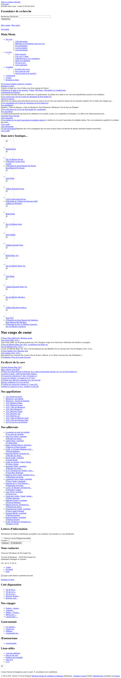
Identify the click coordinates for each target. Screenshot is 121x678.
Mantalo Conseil (80, 676)
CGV (8, 662)
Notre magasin (20, 54)
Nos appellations (21, 46)
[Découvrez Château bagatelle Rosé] (10, 243)
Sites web (9, 660)
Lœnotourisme (11, 643)
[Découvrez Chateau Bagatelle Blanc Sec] (10, 285)
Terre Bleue (10, 276)
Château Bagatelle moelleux (16, 308)
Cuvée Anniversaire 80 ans (16, 199)
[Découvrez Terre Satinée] (10, 233)
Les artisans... (11, 627)
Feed (7, 572)
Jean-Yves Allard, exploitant (16, 436)
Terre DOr (9, 318)
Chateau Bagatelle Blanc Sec (16, 287)
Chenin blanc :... (12, 617)
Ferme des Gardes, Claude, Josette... (19, 496)
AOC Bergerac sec (13, 416)
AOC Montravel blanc (14, 403)
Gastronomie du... (12, 633)
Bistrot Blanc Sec (12, 255)
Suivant (16, 116)
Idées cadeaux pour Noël (10, 369)
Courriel (5, 540)
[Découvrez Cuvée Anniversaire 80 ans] (10, 197)
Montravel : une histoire (14, 399)
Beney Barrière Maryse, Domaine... (19, 445)
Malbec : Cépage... (13, 612)
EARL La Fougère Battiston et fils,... (19, 449)
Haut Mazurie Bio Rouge (15, 168)
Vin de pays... (11, 592)
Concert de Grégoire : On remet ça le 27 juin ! (18, 378)
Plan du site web (12, 655)
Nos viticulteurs (7, 112)
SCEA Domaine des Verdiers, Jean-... (20, 471)
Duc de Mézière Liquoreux (16, 327)
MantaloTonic (98, 676)
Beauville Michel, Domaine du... (18, 454)
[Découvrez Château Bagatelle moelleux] (10, 306)
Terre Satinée (10, 235)
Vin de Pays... (11, 590)
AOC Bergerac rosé (13, 414)
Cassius (8, 164)
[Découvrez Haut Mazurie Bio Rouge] (21, 166)
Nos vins (9, 39)
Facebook (9, 569)
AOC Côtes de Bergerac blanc (17, 420)
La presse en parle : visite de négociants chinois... (19, 374)
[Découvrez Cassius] (15, 162)
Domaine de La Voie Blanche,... (18, 483)
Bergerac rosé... (11, 598)
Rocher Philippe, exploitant (16, 517)
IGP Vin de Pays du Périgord (16, 422)
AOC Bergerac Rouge (14, 411)
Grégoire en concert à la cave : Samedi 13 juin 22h (20, 387)
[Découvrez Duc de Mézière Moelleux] (10, 295)
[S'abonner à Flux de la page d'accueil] (15, 357)
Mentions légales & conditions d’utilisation (47, 676)
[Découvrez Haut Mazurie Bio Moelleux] (22, 320)
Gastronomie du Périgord (10, 92)
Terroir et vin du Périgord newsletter (17, 538)
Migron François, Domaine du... (18, 505)
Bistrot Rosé (10, 214)
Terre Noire (10, 178)
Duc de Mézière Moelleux (15, 297)
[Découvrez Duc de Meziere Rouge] (10, 158)
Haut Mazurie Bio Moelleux (16, 322)
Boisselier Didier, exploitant (16, 466)
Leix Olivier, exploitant (14, 492)
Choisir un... (10, 629)
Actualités (9, 67)
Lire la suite (5, 124)
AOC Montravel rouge (14, 405)
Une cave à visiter (21, 56)
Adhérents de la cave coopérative (27, 59)
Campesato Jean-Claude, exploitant (19, 479)
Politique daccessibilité (14, 657)
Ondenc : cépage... (13, 608)
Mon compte (5, 25)
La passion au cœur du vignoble (18, 432)
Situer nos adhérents (22, 61)
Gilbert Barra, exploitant (15, 441)
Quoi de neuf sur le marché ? (26, 73)
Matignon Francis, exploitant (16, 500)
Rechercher (5, 16)
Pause (11, 116)
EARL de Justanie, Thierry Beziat (18, 462)
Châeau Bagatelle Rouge (15, 189)
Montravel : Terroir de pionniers (17, 401)
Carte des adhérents (13, 653)
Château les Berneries (14, 203)
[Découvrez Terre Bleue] (10, 275)
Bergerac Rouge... (12, 596)
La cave (9, 52)
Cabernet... (10, 610)
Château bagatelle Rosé (14, 245)
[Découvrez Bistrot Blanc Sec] (10, 254)
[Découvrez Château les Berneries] (22, 201)
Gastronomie (10, 76)
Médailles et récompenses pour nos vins (30, 44)
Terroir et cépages (7, 99)
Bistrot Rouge (11, 149)
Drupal (117, 676)
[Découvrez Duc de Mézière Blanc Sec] (10, 264)
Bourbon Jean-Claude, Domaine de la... (20, 475)
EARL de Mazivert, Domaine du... (19, 522)
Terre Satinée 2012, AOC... (11, 353)
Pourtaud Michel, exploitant (16, 513)
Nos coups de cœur (22, 71)
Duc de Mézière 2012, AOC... (12, 347)
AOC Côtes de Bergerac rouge (17, 418)
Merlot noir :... (11, 615)
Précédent (4, 116)
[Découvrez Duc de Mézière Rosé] (10, 223)
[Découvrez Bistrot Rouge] (10, 147)
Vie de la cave (20, 63)
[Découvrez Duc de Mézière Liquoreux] (21, 324)
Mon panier (15, 25)
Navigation (5, 29)
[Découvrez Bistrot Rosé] (10, 212)
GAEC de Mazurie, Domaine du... (18, 488)
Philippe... (9, 631)
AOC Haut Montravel (14, 409)
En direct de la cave (22, 69)
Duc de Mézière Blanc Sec (16, 266)
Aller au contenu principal (10, 2)
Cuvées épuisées (21, 48)
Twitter (8, 567)
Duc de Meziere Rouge (14, 159)
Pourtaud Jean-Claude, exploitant (18, 509)
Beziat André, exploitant (15, 458)
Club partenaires (21, 65)
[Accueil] (5, 4)
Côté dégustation (21, 41)
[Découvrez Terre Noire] (10, 177)
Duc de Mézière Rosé (14, 224)
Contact (8, 78)
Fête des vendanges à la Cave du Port (15, 382)
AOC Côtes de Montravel (15, 407)
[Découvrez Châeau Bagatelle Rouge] (10, 187)
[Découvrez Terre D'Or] (10, 316)
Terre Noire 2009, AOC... (10, 340)
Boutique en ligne (12, 80)
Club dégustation (21, 50)
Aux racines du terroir (14, 397)
